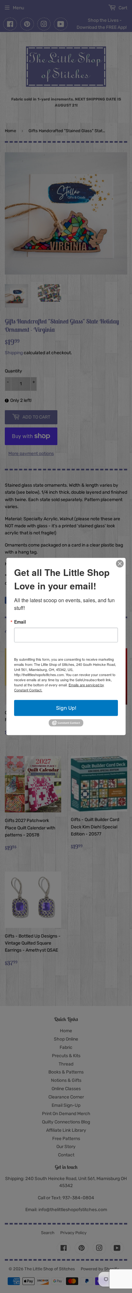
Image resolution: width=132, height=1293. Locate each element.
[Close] (120, 563)
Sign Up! (66, 708)
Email (20, 621)
